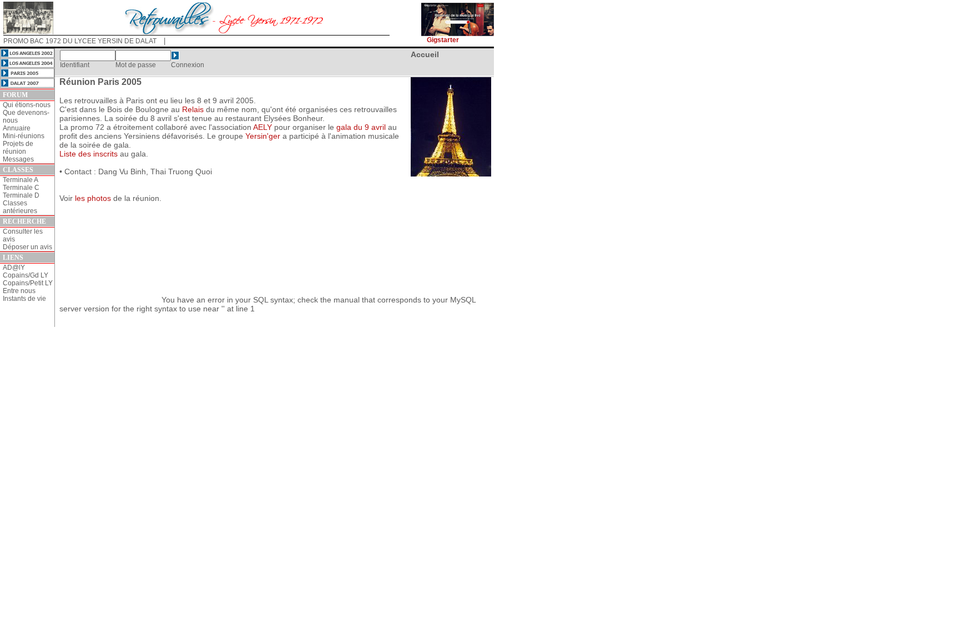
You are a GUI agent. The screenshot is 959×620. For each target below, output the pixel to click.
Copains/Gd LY (25, 275)
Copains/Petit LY (28, 283)
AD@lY (14, 267)
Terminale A (20, 180)
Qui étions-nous (27, 105)
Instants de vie (24, 299)
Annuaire (17, 128)
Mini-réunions (23, 136)
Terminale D (21, 195)
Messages (18, 159)
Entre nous (19, 291)
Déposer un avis (27, 247)
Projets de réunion (18, 147)
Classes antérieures (20, 207)
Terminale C (21, 187)
